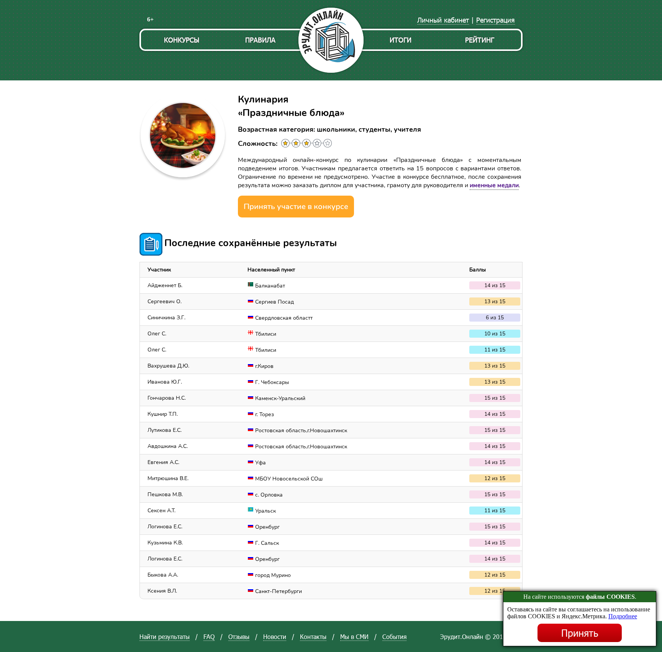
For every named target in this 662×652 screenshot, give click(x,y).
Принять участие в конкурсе (296, 206)
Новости (274, 636)
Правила (260, 39)
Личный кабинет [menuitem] (443, 19)
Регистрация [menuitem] (495, 19)
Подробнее (622, 616)
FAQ (209, 636)
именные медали (494, 185)
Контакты (313, 636)
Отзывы (238, 636)
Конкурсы (181, 39)
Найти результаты (164, 636)
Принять (579, 633)
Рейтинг (479, 39)
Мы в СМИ (354, 636)
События (394, 636)
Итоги (400, 39)
